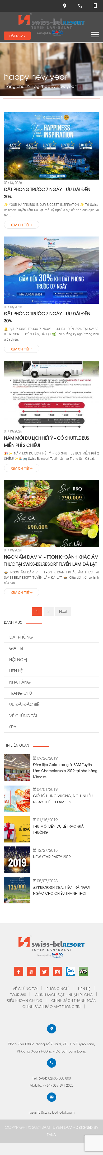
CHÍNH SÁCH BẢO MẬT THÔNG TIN (51, 1006)
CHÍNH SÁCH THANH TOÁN (73, 1000)
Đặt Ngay (17, 35)
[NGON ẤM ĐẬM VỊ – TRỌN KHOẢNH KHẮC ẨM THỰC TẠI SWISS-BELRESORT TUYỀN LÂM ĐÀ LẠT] (51, 512)
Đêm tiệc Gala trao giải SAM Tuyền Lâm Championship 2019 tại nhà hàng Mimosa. (65, 770)
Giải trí (16, 648)
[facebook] (18, 971)
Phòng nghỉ (57, 988)
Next (63, 611)
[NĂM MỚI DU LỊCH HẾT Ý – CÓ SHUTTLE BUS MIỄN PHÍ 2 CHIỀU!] (51, 393)
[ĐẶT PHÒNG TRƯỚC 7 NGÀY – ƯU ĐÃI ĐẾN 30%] (51, 145)
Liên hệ (16, 670)
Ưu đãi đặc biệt (25, 704)
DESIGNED (85, 1127)
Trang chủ (14, 86)
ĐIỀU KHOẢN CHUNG (24, 1000)
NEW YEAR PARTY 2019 (52, 856)
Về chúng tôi (23, 715)
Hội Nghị (18, 659)
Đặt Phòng (21, 637)
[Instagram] (57, 971)
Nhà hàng (20, 682)
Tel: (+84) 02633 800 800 (51, 1077)
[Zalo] (70, 969)
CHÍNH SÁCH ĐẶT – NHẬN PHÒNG (64, 994)
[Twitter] (44, 971)
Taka (51, 1134)
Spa (12, 726)
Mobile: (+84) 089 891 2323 (51, 1084)
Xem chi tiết (20, 224)
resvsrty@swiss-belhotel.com (51, 1111)
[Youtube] (31, 971)
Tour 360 (18, 994)
